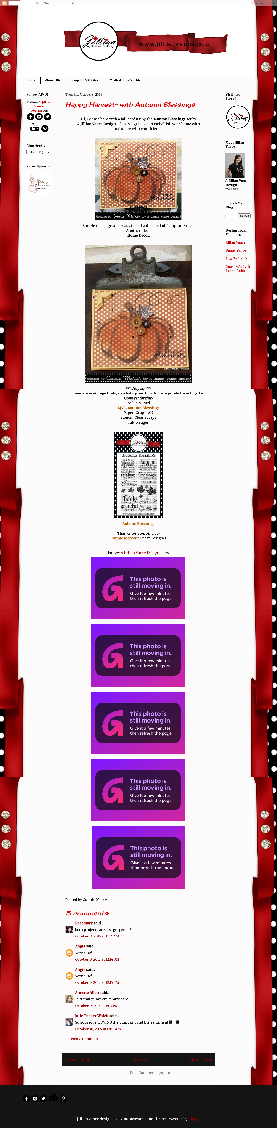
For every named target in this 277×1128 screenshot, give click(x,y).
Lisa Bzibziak (236, 259)
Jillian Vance (235, 242)
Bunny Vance (235, 250)
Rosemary (84, 923)
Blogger (195, 1119)
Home (32, 80)
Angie (80, 946)
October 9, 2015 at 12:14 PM (97, 959)
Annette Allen (87, 992)
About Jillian (53, 80)
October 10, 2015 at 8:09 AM (98, 1029)
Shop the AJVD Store (86, 80)
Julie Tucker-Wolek (91, 1016)
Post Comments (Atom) (150, 1072)
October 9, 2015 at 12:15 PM (97, 982)
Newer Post (77, 1059)
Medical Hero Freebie (125, 80)
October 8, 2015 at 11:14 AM (97, 936)
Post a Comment (85, 1039)
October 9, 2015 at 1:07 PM (96, 1006)
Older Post (201, 1059)
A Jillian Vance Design (140, 552)
